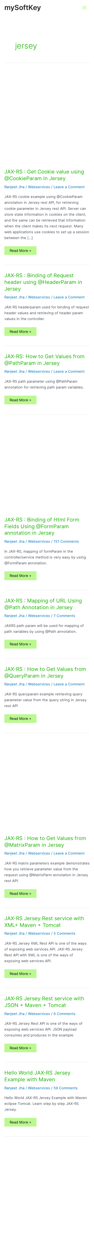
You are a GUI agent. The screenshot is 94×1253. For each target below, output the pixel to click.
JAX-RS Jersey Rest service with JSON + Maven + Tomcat (44, 1001)
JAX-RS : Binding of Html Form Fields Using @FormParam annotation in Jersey (41, 526)
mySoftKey (22, 7)
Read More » (22, 251)
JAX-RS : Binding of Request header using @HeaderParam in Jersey (43, 282)
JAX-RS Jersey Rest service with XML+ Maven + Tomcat (44, 921)
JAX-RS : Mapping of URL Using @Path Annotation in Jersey (43, 603)
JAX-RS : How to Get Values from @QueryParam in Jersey (45, 672)
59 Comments (66, 1088)
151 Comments (66, 541)
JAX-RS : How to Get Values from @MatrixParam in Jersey (45, 841)
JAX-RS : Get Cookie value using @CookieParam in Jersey (44, 174)
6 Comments (64, 1014)
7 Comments (64, 616)
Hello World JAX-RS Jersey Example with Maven (37, 1076)
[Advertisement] (47, 120)
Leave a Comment (69, 187)
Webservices (39, 187)
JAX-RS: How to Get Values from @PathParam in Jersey (44, 359)
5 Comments (64, 933)
